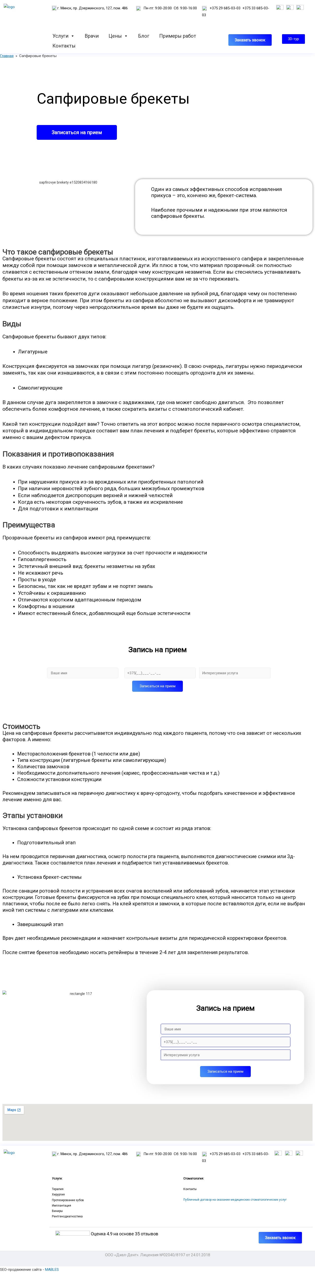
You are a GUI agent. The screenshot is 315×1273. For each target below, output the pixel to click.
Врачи (92, 35)
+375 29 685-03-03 (225, 8)
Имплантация (61, 1205)
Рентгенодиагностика (67, 1216)
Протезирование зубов (68, 1200)
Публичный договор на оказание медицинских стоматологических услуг (235, 1199)
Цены (115, 35)
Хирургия (58, 1194)
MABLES (52, 1269)
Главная (7, 56)
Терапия (57, 1189)
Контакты (64, 45)
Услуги (60, 35)
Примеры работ (177, 35)
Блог (143, 35)
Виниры (57, 1211)
